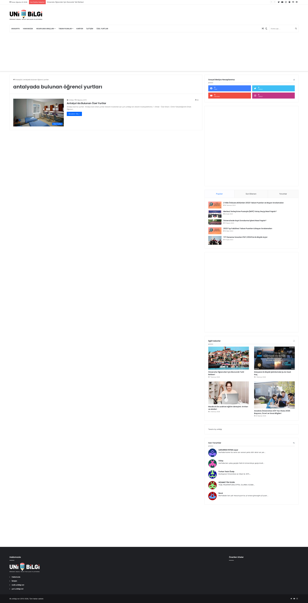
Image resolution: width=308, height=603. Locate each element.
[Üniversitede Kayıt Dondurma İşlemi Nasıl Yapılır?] (214, 222)
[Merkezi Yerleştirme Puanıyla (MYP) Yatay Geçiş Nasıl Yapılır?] (214, 214)
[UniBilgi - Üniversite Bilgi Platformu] (26, 14)
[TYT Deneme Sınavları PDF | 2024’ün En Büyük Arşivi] (214, 240)
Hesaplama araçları (45, 29)
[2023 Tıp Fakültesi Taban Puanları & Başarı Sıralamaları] (214, 230)
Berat (220, 493)
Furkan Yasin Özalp (226, 471)
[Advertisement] (154, 52)
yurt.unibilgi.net (17, 589)
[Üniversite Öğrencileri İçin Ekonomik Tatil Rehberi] (228, 358)
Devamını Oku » (74, 114)
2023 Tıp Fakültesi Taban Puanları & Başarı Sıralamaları (247, 228)
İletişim (89, 29)
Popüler (219, 194)
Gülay (220, 461)
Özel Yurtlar (102, 29)
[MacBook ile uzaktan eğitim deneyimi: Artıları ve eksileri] (228, 392)
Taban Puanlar (65, 29)
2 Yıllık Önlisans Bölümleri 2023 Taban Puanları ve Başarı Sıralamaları (253, 203)
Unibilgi (71, 100)
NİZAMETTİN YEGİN (226, 482)
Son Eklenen (251, 194)
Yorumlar (283, 194)
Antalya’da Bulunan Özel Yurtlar (86, 103)
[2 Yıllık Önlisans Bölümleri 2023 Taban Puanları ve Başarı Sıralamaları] (214, 205)
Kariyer (79, 29)
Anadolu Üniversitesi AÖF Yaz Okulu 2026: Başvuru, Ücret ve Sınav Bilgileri (272, 412)
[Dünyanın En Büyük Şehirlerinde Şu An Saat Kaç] (274, 358)
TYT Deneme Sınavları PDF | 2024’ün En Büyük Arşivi (245, 237)
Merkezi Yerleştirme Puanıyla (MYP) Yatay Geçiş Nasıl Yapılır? (250, 211)
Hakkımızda (28, 29)
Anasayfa (15, 29)
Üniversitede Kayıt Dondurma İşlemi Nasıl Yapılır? (244, 220)
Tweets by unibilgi (215, 429)
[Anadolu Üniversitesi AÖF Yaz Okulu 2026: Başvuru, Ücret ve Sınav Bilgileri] (274, 394)
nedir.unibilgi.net (18, 585)
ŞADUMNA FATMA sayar (228, 450)
